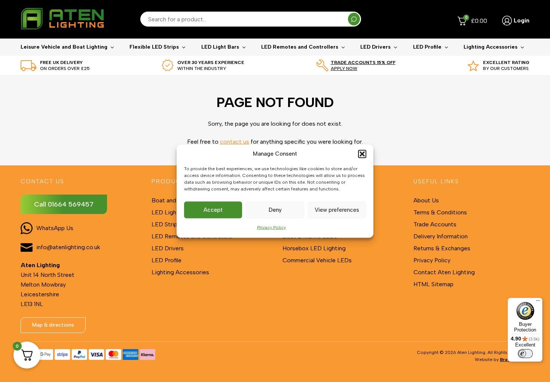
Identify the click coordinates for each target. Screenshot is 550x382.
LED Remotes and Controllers (299, 47)
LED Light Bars (220, 47)
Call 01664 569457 (64, 204)
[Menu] (538, 302)
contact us (234, 141)
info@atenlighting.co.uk (68, 247)
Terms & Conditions (440, 212)
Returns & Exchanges (441, 248)
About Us (426, 200)
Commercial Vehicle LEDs (317, 260)
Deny (275, 210)
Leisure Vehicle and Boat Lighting (64, 47)
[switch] (525, 353)
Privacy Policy (271, 227)
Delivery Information (440, 236)
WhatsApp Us (54, 228)
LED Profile (427, 47)
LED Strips (166, 224)
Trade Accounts (434, 224)
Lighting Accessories (490, 47)
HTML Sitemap (433, 284)
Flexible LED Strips (154, 47)
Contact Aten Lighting (444, 272)
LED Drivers (375, 47)
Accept (213, 210)
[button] (362, 154)
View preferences (337, 210)
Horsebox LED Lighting (314, 248)
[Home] (62, 19)
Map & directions (53, 325)
